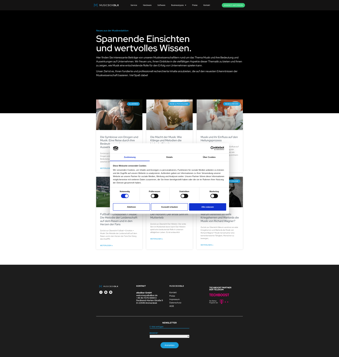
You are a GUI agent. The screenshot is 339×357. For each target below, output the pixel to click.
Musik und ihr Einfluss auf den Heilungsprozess (219, 138)
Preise (194, 5)
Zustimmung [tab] (130, 157)
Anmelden (170, 345)
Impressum (174, 299)
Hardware (147, 5)
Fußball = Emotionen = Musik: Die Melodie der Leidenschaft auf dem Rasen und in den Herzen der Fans (118, 219)
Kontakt (206, 5)
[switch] (154, 196)
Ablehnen (131, 207)
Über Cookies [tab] (209, 157)
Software (161, 5)
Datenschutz (175, 302)
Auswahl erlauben (169, 207)
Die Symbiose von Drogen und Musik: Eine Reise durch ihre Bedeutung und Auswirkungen (119, 142)
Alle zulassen (207, 207)
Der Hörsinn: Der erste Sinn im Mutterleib (169, 215)
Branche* (154, 333)
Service (134, 5)
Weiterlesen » (106, 168)
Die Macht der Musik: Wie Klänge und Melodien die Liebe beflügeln (166, 140)
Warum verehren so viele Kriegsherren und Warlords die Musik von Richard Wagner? (220, 217)
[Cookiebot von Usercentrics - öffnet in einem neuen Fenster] (214, 148)
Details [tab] (169, 157)
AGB (171, 306)
